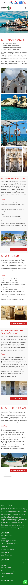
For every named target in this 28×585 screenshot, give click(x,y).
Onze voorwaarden (5, 580)
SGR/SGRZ (12, 580)
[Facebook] (2, 2)
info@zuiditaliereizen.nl (8, 535)
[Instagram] (4, 2)
